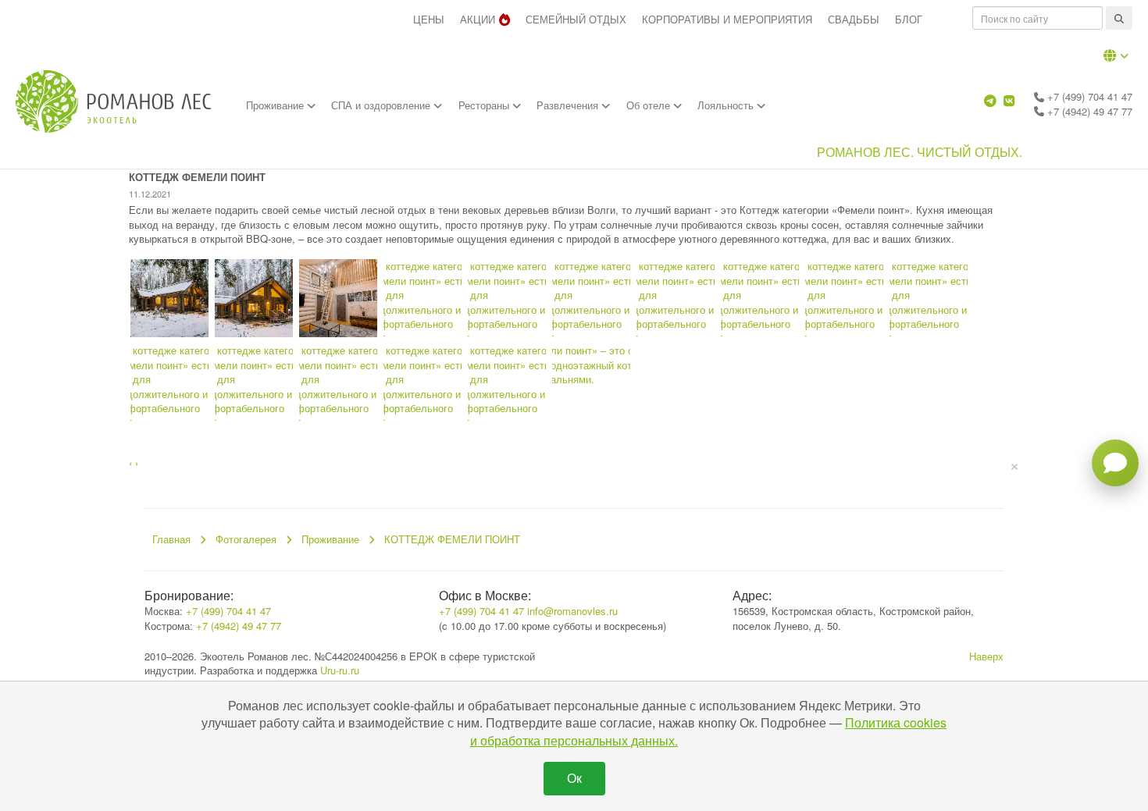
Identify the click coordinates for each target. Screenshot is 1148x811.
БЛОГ (908, 19)
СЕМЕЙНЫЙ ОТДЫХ (576, 19)
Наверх (986, 656)
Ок (574, 778)
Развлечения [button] (569, 105)
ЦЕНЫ (428, 19)
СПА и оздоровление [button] (382, 105)
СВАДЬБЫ (853, 19)
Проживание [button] (276, 105)
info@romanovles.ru (572, 610)
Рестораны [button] (485, 105)
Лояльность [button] (727, 105)
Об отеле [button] (649, 105)
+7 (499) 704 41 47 (1088, 96)
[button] (1116, 55)
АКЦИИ (477, 19)
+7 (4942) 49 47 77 (1088, 111)
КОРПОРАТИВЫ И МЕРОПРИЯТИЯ (727, 19)
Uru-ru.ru (339, 670)
